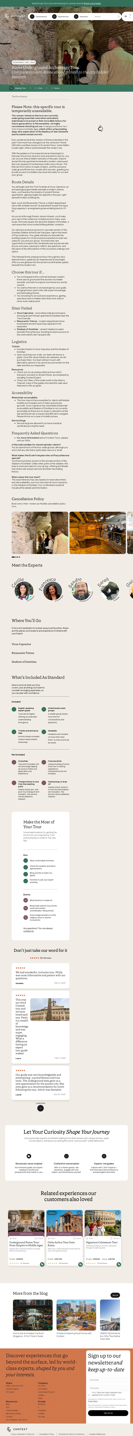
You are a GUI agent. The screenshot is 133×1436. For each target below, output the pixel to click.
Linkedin (41, 1413)
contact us (28, 931)
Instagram (42, 1410)
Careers (41, 1395)
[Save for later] (40, 1213)
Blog (7, 1404)
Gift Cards (10, 1392)
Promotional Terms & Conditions (72, 1434)
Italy (27, 62)
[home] (16, 18)
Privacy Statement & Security (23, 1434)
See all (115, 1295)
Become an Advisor (13, 1413)
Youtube (41, 1416)
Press (40, 1398)
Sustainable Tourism (46, 1392)
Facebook (41, 1404)
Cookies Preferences (97, 1434)
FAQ (7, 1407)
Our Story (42, 1386)
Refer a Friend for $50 (14, 1386)
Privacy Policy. (93, 1401)
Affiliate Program (12, 1389)
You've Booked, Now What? (17, 1419)
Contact (9, 1416)
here (14, 506)
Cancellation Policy (46, 1434)
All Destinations (18, 62)
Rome (33, 62)
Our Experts (43, 1389)
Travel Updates (12, 1410)
